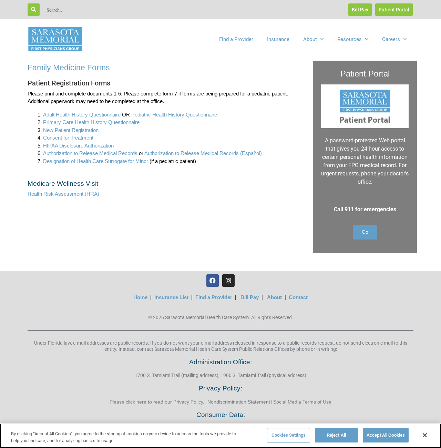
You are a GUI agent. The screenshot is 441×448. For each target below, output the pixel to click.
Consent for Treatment (68, 138)
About (310, 39)
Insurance (278, 39)
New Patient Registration (71, 130)
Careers (391, 39)
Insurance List (171, 297)
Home (140, 297)
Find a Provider (236, 39)
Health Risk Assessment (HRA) (63, 194)
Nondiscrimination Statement (238, 402)
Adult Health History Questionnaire (82, 115)
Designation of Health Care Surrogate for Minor (95, 161)
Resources (349, 39)
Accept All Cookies (386, 435)
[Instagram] (228, 280)
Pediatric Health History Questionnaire (174, 115)
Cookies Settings (288, 435)
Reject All (336, 435)
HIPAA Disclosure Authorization (78, 146)
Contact (298, 297)
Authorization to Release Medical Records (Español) (203, 153)
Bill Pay (249, 297)
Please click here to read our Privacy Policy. (157, 402)
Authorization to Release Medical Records (90, 153)
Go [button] (365, 232)
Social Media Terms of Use (302, 402)
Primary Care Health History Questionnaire (91, 122)
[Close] (424, 435)
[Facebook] (212, 280)
